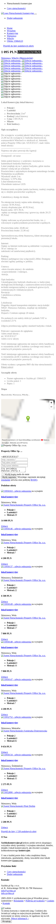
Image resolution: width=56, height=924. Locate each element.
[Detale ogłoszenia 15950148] (16, 642)
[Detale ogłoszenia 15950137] (16, 566)
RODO (34, 480)
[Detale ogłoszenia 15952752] (16, 717)
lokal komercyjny (9, 497)
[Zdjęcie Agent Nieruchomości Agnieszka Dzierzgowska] (24, 731)
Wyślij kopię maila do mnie (17, 474)
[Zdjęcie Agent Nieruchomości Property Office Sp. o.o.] (23, 505)
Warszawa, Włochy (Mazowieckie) (17, 58)
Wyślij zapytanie (9, 477)
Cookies (50, 901)
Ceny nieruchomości (16, 8)
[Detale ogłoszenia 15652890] (16, 792)
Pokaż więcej (7, 367)
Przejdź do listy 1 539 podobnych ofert (18, 831)
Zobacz (4, 526)
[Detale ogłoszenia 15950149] (16, 604)
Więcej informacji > (20, 918)
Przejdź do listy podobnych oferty (18, 46)
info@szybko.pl (8, 891)
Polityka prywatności (35, 901)
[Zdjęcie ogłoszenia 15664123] (11, 60)
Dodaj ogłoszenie (15, 874)
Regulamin (19, 901)
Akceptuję (6, 921)
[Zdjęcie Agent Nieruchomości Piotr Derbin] (18, 806)
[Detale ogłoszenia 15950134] (16, 755)
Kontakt (6, 903)
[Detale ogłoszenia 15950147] (16, 679)
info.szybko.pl (7, 893)
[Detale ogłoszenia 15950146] (16, 528)
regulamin (5, 480)
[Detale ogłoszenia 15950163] (16, 491)
